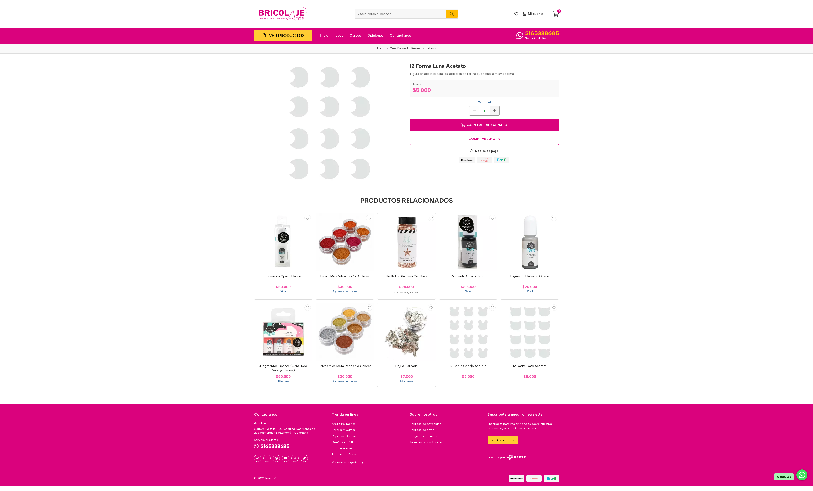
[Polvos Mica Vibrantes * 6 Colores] (345, 242)
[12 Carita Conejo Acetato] (468, 332)
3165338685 (542, 33)
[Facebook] (267, 458)
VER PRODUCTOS (287, 35)
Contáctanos (400, 35)
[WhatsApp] (257, 458)
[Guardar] (307, 218)
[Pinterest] (276, 458)
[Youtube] (285, 458)
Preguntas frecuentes (425, 436)
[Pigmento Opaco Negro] (468, 242)
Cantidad (484, 102)
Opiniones (375, 35)
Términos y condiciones (426, 442)
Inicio (324, 35)
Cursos (355, 35)
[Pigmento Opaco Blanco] (283, 242)
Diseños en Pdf (342, 442)
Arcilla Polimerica (344, 424)
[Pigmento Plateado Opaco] (530, 242)
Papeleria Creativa (344, 436)
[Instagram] (295, 458)
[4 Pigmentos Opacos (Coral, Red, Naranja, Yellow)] (283, 332)
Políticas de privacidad (425, 424)
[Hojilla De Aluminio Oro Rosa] (406, 242)
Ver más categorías (346, 462)
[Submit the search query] (452, 14)
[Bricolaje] (283, 13)
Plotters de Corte (344, 454)
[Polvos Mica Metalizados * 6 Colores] (345, 332)
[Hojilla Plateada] (406, 332)
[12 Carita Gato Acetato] (530, 332)
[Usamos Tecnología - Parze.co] (507, 457)
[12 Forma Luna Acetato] (328, 123)
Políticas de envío (422, 430)
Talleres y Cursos (344, 430)
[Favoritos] (516, 14)
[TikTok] (304, 458)
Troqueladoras (342, 448)
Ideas (339, 35)
